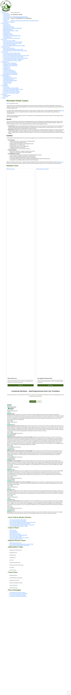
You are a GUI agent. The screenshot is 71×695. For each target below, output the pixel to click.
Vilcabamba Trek (12, 555)
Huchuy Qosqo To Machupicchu (9, 71)
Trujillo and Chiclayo (7, 83)
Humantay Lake (6, 32)
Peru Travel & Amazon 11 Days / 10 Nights (11, 91)
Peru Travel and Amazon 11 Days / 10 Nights (18, 593)
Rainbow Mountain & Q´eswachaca (10, 74)
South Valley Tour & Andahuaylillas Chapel (11, 35)
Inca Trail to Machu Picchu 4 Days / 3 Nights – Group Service (15, 58)
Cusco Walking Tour (7, 37)
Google (39, 401)
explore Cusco (60, 162)
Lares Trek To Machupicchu (9, 70)
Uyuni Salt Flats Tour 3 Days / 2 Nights (11, 88)
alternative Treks (5, 61)
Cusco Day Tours (5, 23)
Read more (20, 385)
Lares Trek (11, 560)
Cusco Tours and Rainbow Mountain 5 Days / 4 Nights (14, 45)
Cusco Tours (4, 39)
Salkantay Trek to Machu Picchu (15, 550)
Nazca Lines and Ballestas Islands (10, 80)
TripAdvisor (32, 401)
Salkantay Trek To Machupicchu (9, 63)
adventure (62, 110)
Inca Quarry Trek (6, 66)
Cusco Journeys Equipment (8, 22)
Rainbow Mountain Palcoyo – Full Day (10, 30)
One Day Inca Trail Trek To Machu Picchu (11, 53)
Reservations (4, 94)
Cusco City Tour (6, 24)
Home (7, 103)
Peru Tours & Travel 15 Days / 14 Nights (11, 93)
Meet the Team (6, 18)
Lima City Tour (6, 86)
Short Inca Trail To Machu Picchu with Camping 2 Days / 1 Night (16, 55)
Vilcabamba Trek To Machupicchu (10, 65)
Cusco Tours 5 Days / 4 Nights (9, 44)
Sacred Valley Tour (7, 25)
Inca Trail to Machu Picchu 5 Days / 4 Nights (12, 60)
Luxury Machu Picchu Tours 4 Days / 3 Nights (12, 43)
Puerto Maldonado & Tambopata (10, 78)
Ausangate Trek (6, 68)
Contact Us (5, 96)
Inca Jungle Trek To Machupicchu (10, 73)
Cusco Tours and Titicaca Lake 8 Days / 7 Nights (13, 89)
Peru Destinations (5, 75)
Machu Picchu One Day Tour (9, 48)
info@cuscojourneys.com (20, 17)
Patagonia (5, 84)
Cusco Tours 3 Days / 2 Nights (9, 40)
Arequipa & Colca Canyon (8, 79)
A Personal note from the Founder (7, 16)
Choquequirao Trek (7, 69)
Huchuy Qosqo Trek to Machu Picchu (16, 565)
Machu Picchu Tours (6, 46)
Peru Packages (5, 85)
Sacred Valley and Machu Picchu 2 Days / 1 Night (13, 49)
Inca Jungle (11, 567)
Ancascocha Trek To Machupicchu (10, 64)
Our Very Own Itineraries (6, 20)
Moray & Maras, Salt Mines (8, 27)
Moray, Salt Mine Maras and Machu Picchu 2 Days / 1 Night (15, 50)
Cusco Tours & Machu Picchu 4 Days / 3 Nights (12, 42)
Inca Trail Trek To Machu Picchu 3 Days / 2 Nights (13, 56)
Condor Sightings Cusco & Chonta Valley (11, 38)
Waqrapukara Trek (7, 33)
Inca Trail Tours (5, 51)
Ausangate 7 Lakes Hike (8, 34)
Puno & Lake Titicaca (7, 81)
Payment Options (6, 95)
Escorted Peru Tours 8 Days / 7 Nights (11, 90)
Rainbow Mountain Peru (8, 29)
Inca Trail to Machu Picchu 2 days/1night (18, 521)
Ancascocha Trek (12, 570)
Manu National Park (7, 76)
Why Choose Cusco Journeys (6, 14)
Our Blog (3, 98)
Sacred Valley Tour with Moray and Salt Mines (12, 28)
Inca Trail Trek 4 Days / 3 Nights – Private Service (13, 59)
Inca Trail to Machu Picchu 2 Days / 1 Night (11, 54)
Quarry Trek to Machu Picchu (14, 562)
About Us (3, 12)
